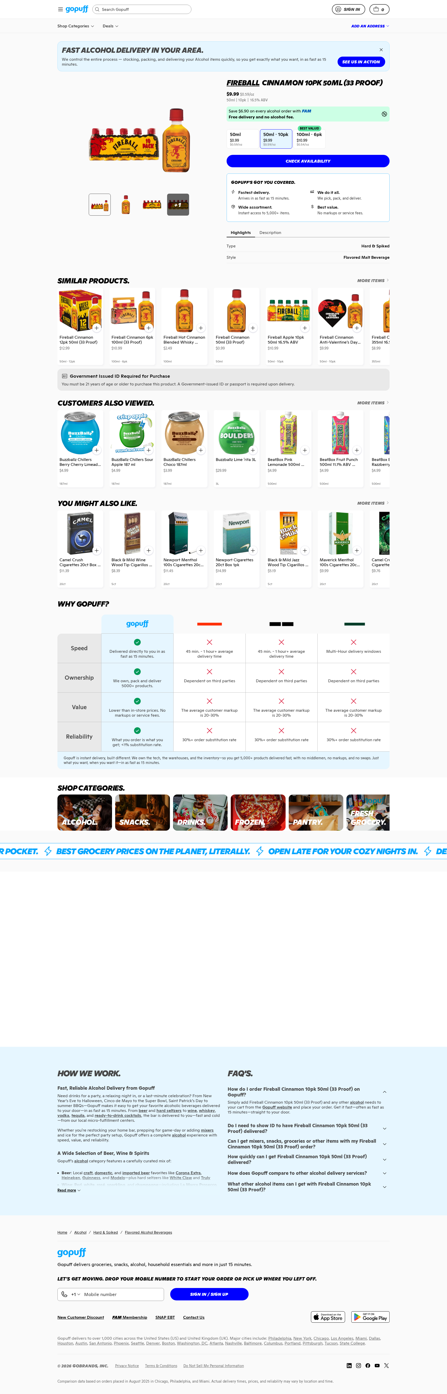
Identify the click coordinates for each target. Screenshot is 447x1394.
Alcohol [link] (80, 1232)
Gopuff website (277, 1107)
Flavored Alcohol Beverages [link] (148, 1232)
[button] (379, 9)
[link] (77, 9)
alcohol (357, 1102)
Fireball (243, 82)
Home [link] (62, 1232)
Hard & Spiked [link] (105, 1232)
